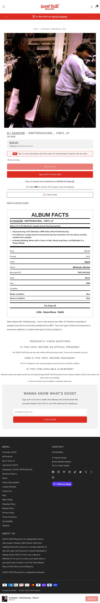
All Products (7, 456)
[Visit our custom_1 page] (91, 472)
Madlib (61, 312)
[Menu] (3, 6)
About (4, 478)
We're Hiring (7, 500)
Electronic (77, 267)
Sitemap (5, 525)
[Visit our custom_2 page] (53, 477)
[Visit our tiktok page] (75, 472)
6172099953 (57, 452)
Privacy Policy (8, 512)
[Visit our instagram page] (58, 472)
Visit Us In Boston (59, 16)
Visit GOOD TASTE (10, 465)
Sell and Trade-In (9, 474)
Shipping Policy (8, 504)
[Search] (91, 6)
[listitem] (50, 16)
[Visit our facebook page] (53, 472)
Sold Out (92, 599)
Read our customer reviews (18, 203)
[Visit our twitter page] (80, 472)
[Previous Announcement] (6, 16)
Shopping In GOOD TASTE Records (17, 469)
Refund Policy (8, 508)
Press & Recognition (10, 482)
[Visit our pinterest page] (64, 472)
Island (11, 136)
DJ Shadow (16, 133)
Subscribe (50, 419)
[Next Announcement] (93, 16)
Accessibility (7, 521)
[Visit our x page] (86, 472)
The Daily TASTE (9, 452)
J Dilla (39, 312)
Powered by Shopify (9, 590)
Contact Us (7, 491)
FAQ (4, 495)
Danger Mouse (49, 312)
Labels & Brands (9, 487)
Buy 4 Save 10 (8, 461)
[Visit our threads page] (69, 472)
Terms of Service (9, 517)
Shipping (12, 146)
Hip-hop (86, 267)
